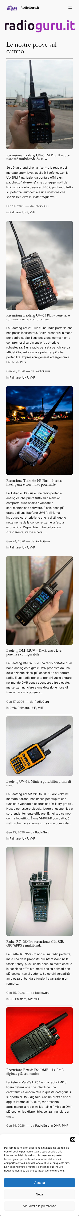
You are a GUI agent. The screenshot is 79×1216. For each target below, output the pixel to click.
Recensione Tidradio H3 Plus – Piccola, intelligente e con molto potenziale (34, 483)
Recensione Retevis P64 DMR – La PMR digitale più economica (35, 1072)
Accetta (39, 1182)
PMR (65, 1125)
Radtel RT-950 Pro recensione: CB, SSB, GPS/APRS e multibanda (35, 944)
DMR (12, 707)
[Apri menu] (70, 7)
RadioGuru (42, 206)
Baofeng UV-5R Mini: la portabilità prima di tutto (38, 783)
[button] (73, 1139)
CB (11, 999)
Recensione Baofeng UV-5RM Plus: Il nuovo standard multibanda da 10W (38, 157)
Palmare (15, 212)
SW (30, 999)
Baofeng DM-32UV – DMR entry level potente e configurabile (34, 653)
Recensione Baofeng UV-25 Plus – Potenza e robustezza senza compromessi (38, 317)
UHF (25, 212)
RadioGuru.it (30, 7)
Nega (39, 1194)
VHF (32, 212)
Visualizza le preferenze (39, 1206)
